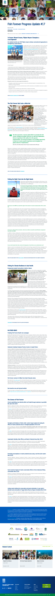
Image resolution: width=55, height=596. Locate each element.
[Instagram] (4, 588)
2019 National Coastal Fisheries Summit (30, 49)
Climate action (10, 29)
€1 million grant (17, 380)
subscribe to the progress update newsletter (29, 33)
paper (10, 461)
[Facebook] (7, 588)
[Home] (8, 581)
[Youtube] (9, 588)
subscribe (29, 391)
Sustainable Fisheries (21, 29)
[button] (44, 2)
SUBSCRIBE (10, 322)
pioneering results (19, 127)
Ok (47, 594)
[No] (53, 594)
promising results (22, 309)
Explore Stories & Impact (46, 546)
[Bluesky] (10, 588)
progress (22, 171)
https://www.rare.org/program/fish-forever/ (18, 391)
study (10, 444)
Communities (15, 29)
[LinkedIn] (2, 588)
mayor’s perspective (14, 95)
